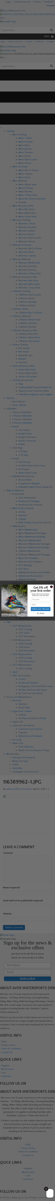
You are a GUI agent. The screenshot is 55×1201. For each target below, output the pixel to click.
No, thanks (40, 613)
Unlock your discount (41, 609)
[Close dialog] (51, 586)
